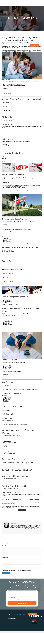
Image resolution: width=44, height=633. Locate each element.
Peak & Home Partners (7, 49)
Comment (4, 545)
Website (3, 566)
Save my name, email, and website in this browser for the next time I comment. (17, 570)
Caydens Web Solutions (25, 631)
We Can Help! (22, 509)
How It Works (23, 42)
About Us (36, 42)
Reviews (30, 42)
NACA (26, 187)
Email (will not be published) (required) (9, 561)
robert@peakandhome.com (15, 620)
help (14, 192)
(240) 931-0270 (13, 618)
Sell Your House (34, 45)
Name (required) (5, 557)
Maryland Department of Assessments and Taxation (16, 111)
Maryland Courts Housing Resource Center (11, 282)
